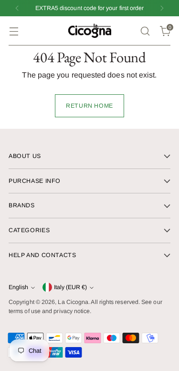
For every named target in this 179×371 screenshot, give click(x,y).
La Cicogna (73, 302)
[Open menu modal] (13, 31)
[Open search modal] (145, 31)
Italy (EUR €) (70, 287)
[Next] (161, 8)
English (18, 287)
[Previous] (17, 8)
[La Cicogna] (89, 31)
